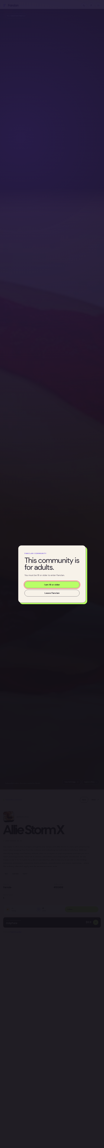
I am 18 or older (52, 584)
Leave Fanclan (52, 592)
